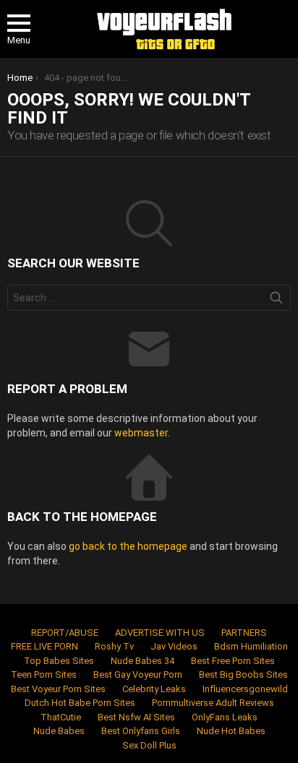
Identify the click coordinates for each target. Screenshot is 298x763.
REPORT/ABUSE (64, 632)
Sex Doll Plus (149, 745)
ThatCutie (61, 717)
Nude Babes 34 (142, 660)
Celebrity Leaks (154, 689)
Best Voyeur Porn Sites (58, 689)
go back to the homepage (128, 546)
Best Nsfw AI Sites (136, 717)
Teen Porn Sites (44, 674)
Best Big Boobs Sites (243, 674)
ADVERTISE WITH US (160, 632)
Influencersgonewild (245, 689)
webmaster (141, 433)
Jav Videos (173, 646)
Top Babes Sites (59, 660)
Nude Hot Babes (231, 730)
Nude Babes (59, 730)
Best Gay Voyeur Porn (137, 674)
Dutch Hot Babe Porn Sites (80, 702)
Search (276, 300)
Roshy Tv (114, 646)
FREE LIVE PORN (44, 646)
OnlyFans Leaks (224, 717)
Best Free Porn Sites (233, 660)
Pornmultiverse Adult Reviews (213, 702)
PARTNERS (244, 632)
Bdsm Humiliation (251, 646)
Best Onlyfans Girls (140, 730)
